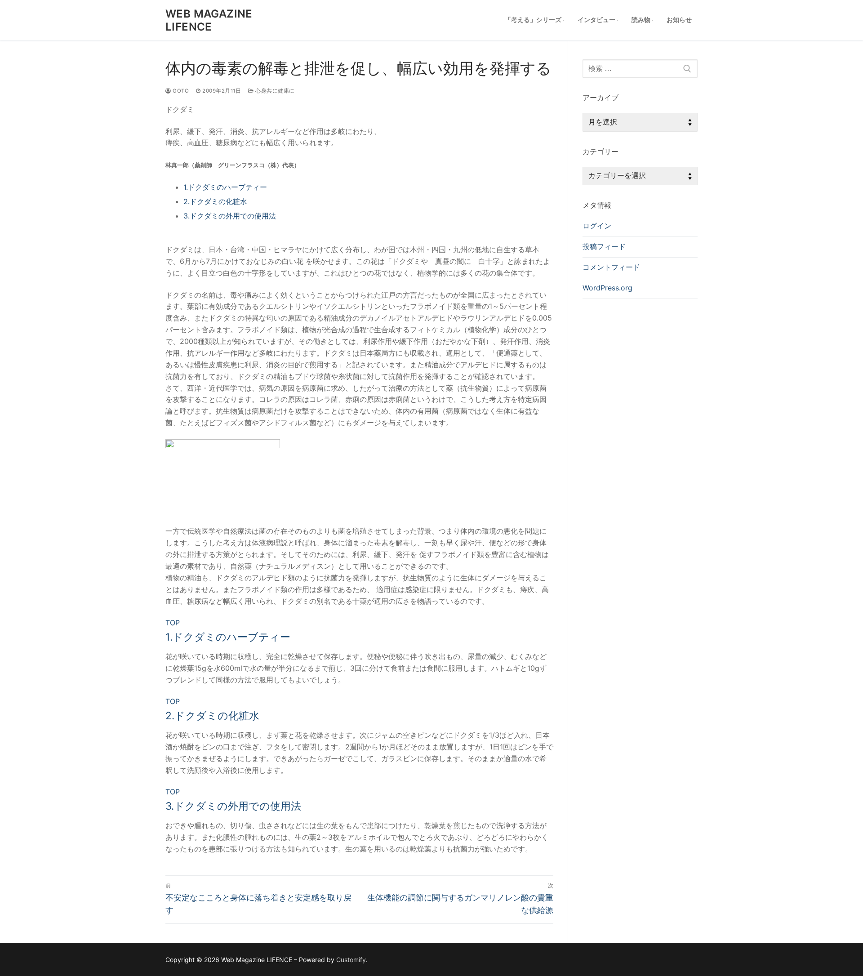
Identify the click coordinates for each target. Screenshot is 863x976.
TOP (172, 622)
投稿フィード (604, 246)
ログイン (597, 225)
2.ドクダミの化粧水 (215, 201)
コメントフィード (611, 267)
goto (180, 91)
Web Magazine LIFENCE (209, 20)
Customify (351, 959)
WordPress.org (607, 287)
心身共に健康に (274, 91)
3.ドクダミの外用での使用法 (229, 215)
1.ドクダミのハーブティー (225, 187)
